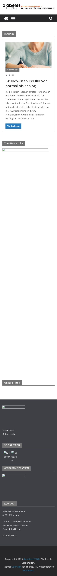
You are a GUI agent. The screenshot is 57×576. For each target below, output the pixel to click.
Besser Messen (12, 70)
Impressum (8, 430)
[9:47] (6, 75)
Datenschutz (8, 434)
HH (12, 75)
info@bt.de (15, 529)
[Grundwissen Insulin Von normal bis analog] (28, 55)
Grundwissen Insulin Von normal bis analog (26, 83)
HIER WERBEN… (10, 535)
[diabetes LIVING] (6, 18)
